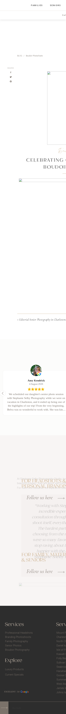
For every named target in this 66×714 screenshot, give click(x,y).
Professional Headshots (19, 633)
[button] (2, 393)
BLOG (19, 55)
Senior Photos (13, 645)
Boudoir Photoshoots (34, 55)
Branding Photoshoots (18, 637)
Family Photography (16, 641)
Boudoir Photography (17, 650)
